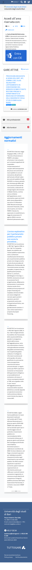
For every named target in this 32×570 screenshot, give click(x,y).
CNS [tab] (23, 26)
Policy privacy (8, 557)
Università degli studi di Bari (15, 513)
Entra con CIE (17, 55)
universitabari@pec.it (14, 522)
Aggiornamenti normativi (13, 139)
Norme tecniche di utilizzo (12, 555)
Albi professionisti (13, 120)
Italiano (15, 2)
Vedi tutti (26, 69)
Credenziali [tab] (10, 30)
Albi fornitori (11, 127)
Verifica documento (21, 557)
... (8, 149)
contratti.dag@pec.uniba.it (12, 524)
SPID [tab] (16, 26)
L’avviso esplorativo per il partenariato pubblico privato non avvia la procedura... (15, 236)
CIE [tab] (8, 26)
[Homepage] (15, 6)
